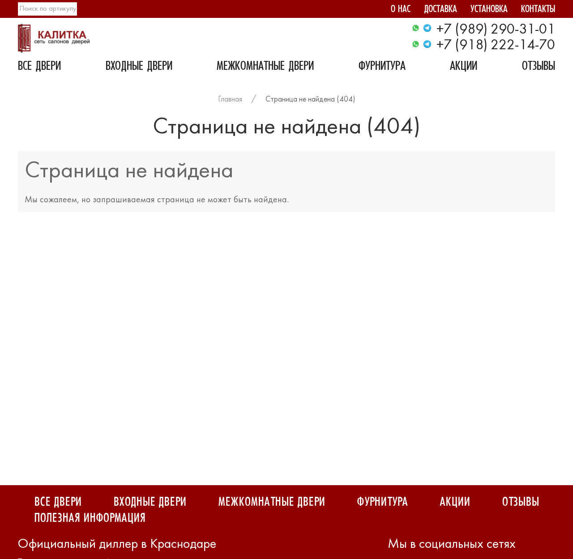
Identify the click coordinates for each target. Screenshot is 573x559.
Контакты (538, 10)
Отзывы (538, 67)
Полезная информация (89, 518)
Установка (489, 10)
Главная (230, 99)
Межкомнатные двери (265, 67)
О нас (401, 10)
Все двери (39, 67)
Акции (463, 67)
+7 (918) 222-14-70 (495, 45)
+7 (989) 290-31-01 (495, 30)
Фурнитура (382, 67)
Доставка (440, 10)
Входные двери (139, 67)
